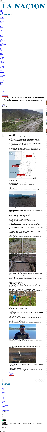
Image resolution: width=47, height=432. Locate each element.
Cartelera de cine (2, 60)
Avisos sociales (2, 66)
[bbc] (5, 96)
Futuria (1, 24)
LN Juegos (1, 51)
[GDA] (4, 428)
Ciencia (1, 39)
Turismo (1, 52)
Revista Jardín (2, 76)
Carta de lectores (2, 67)
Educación (1, 36)
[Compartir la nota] (2, 134)
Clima (0, 20)
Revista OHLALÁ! (2, 72)
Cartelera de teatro (2, 61)
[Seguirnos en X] (2, 414)
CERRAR (1, 0)
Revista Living (2, 74)
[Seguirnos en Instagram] (2, 416)
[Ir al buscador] (2, 3)
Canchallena (1, 49)
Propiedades (1, 27)
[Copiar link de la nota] (2, 135)
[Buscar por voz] (46, 16)
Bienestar (1, 38)
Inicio (1, 9)
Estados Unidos (2, 32)
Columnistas (1, 43)
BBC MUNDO (11, 374)
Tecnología (1, 53)
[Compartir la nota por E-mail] (3, 136)
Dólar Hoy (1, 25)
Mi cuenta (2, 13)
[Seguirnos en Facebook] (2, 412)
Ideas (0, 69)
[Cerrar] (11, 14)
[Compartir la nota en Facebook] (2, 136)
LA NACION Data (2, 21)
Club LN (2, 12)
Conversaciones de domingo (3, 68)
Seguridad (1, 35)
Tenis (0, 48)
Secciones (2, 10)
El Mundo (6, 95)
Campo (1, 26)
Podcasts (1, 56)
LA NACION (3, 95)
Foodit (1, 11)
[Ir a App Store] (4, 422)
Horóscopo (1, 54)
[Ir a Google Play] (4, 421)
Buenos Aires (1, 34)
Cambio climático (12, 373)
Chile (9, 372)
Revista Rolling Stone (2, 75)
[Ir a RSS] (2, 418)
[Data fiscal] (2, 430)
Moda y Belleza (2, 57)
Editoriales (1, 42)
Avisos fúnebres (2, 65)
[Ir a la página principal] (23, 8)
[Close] (2, 379)
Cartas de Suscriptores (3, 44)
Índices (1, 29)
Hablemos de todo (2, 40)
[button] (23, 53)
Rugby (1, 47)
